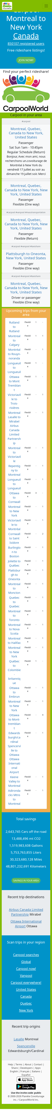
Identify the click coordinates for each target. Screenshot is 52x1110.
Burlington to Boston (14, 552)
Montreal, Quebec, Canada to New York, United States (26, 133)
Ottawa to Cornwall (14, 497)
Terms (18, 1064)
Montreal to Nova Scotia (14, 629)
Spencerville (26, 1046)
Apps (38, 1067)
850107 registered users (26, 43)
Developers (26, 1067)
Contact (38, 1064)
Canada (26, 36)
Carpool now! (26, 968)
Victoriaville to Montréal (14, 524)
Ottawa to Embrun (14, 692)
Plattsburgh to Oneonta (14, 574)
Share (14, 1067)
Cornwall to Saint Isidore (14, 538)
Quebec (26, 1003)
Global (26, 961)
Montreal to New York (14, 511)
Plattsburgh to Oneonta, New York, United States (26, 255)
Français (24, 1071)
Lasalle (19, 1039)
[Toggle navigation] (46, 6)
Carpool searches (26, 954)
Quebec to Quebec (14, 602)
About (28, 1064)
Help (10, 1064)
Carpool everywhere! (26, 982)
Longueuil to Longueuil (14, 367)
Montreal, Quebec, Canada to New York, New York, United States (26, 189)
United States (26, 989)
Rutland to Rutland (14, 326)
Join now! (26, 60)
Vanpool (26, 975)
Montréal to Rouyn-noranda (14, 354)
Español (26, 1074)
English (14, 1071)
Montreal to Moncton (14, 588)
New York (26, 1010)
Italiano (36, 1071)
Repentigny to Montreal (14, 470)
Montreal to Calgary (14, 340)
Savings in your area (26, 880)
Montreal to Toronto (14, 615)
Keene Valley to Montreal (14, 781)
